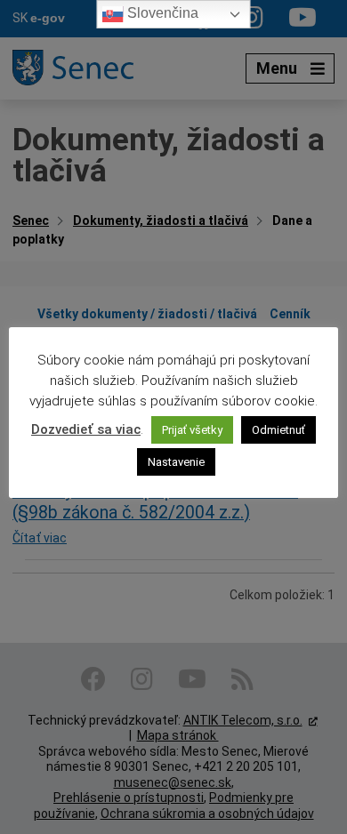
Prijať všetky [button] (192, 430)
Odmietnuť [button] (278, 430)
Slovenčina (161, 12)
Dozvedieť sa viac (86, 429)
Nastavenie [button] (176, 462)
